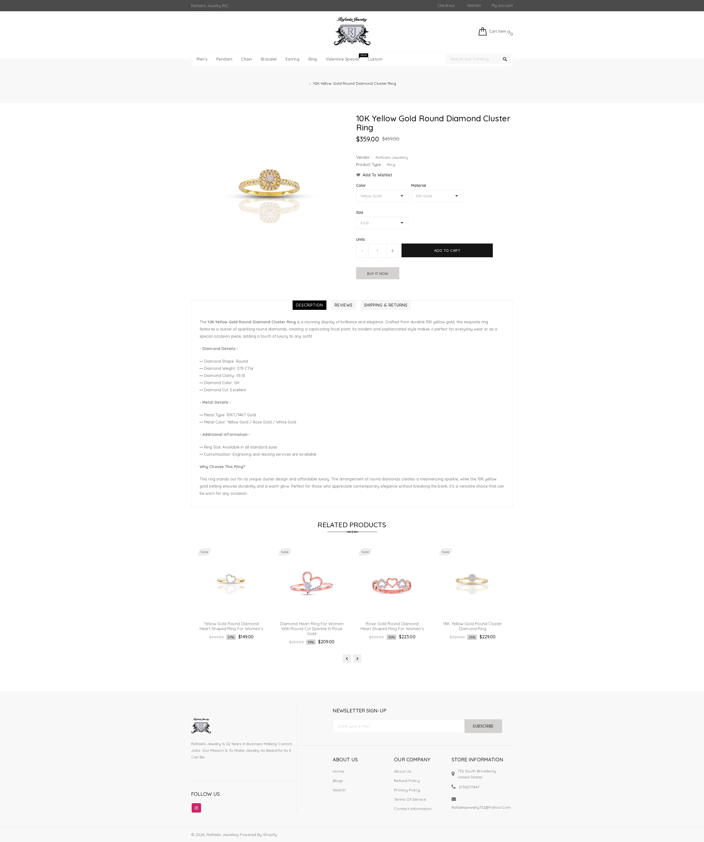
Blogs (338, 780)
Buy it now (377, 273)
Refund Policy (406, 780)
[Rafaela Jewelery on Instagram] (196, 806)
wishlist (474, 5)
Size (359, 212)
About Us (402, 771)
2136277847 (469, 786)
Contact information (412, 808)
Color (361, 185)
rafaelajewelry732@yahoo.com (481, 807)
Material (418, 185)
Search (339, 790)
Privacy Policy (407, 790)
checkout (446, 5)
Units (360, 239)
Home (338, 771)
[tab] (309, 305)
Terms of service (410, 799)
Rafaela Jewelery (223, 834)
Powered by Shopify (258, 834)
